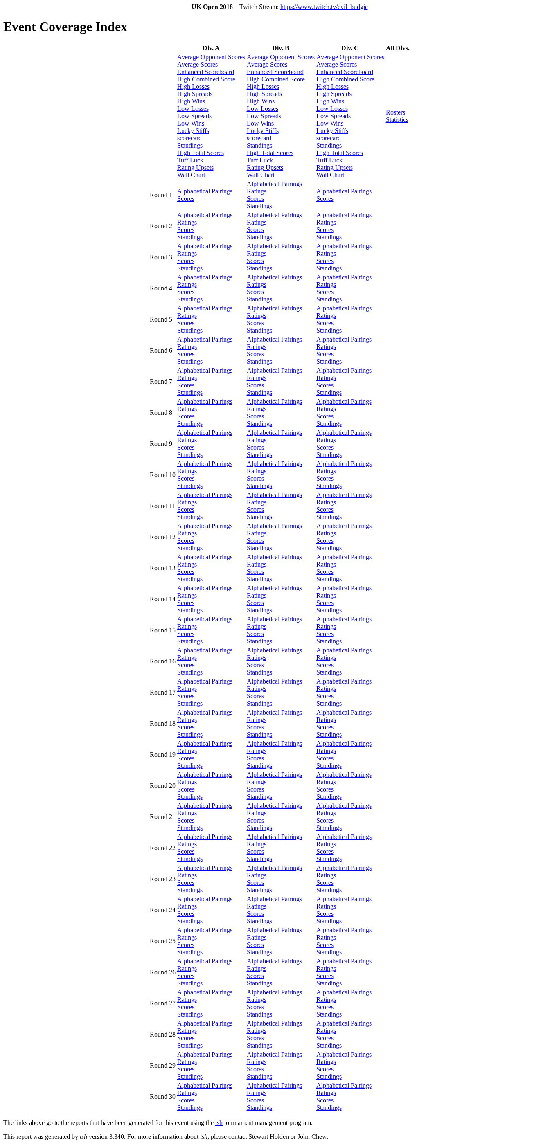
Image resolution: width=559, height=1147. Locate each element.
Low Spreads (194, 115)
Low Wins (190, 123)
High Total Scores (200, 152)
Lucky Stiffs (193, 130)
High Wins (191, 101)
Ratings (256, 191)
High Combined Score (206, 79)
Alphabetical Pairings (204, 191)
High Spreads (194, 93)
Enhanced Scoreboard (205, 71)
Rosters (395, 112)
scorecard (189, 138)
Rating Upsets (195, 167)
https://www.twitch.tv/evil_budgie (324, 6)
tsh (219, 1122)
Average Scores (197, 64)
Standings (190, 145)
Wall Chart (191, 174)
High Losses (193, 86)
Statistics (397, 119)
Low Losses (193, 108)
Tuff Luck (190, 160)
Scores (185, 198)
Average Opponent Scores (211, 57)
